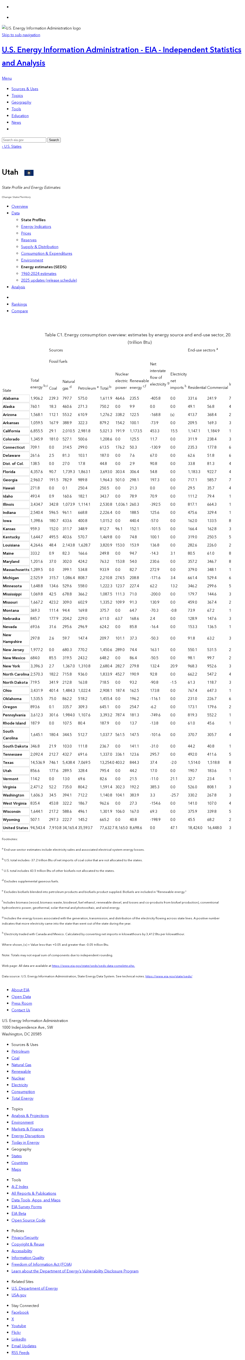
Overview (19, 206)
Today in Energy (25, 1142)
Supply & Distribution (39, 246)
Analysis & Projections (30, 1115)
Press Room (21, 1003)
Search (54, 140)
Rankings (19, 304)
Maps (16, 1169)
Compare (19, 311)
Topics (17, 95)
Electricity (19, 1085)
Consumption (23, 1091)
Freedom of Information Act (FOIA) (41, 1264)
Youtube (18, 1326)
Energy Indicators (36, 226)
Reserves (29, 240)
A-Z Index (19, 1186)
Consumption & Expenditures (46, 253)
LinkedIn (18, 1339)
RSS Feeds (20, 1352)
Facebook (20, 1312)
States (16, 1156)
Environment (32, 260)
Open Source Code (28, 1220)
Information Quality (27, 1257)
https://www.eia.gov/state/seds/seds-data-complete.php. (93, 965)
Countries (19, 1162)
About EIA (20, 990)
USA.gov (18, 1295)
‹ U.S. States (12, 146)
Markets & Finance (27, 1129)
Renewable (21, 1071)
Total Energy (22, 1098)
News (16, 122)
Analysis (18, 287)
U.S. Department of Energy (34, 1288)
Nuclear (18, 1078)
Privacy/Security (25, 1237)
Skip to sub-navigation (21, 35)
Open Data (21, 996)
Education (20, 116)
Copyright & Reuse (27, 1244)
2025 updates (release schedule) (49, 280)
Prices (26, 233)
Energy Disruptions (28, 1136)
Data (15, 213)
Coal (15, 1058)
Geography (21, 102)
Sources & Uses (24, 89)
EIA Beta (18, 1213)
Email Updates (23, 1346)
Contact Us (20, 1010)
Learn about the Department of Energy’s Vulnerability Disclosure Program (75, 1271)
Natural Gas (21, 1065)
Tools (16, 109)
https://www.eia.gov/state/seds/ (168, 976)
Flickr (16, 1332)
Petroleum (20, 1051)
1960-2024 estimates (38, 273)
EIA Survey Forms (26, 1207)
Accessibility (21, 1251)
